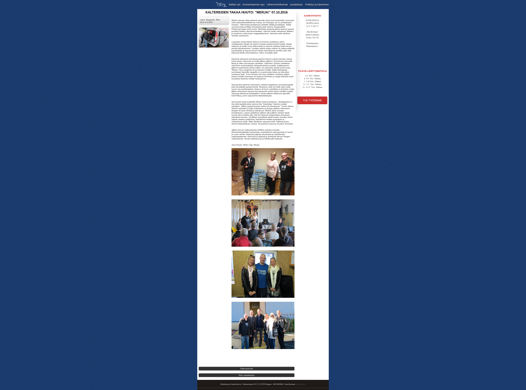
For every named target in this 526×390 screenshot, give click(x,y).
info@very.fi (301, 384)
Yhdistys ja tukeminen (317, 4)
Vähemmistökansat (277, 4)
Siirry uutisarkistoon (247, 375)
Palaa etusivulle (246, 368)
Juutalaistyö (296, 4)
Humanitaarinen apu (253, 4)
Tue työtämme (312, 100)
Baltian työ (234, 4)
